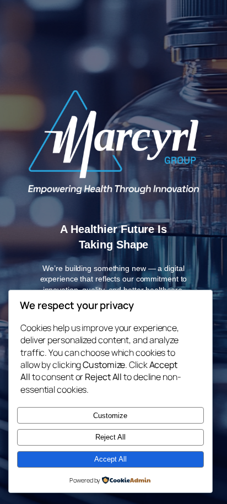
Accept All (110, 459)
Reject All (110, 437)
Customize (110, 415)
